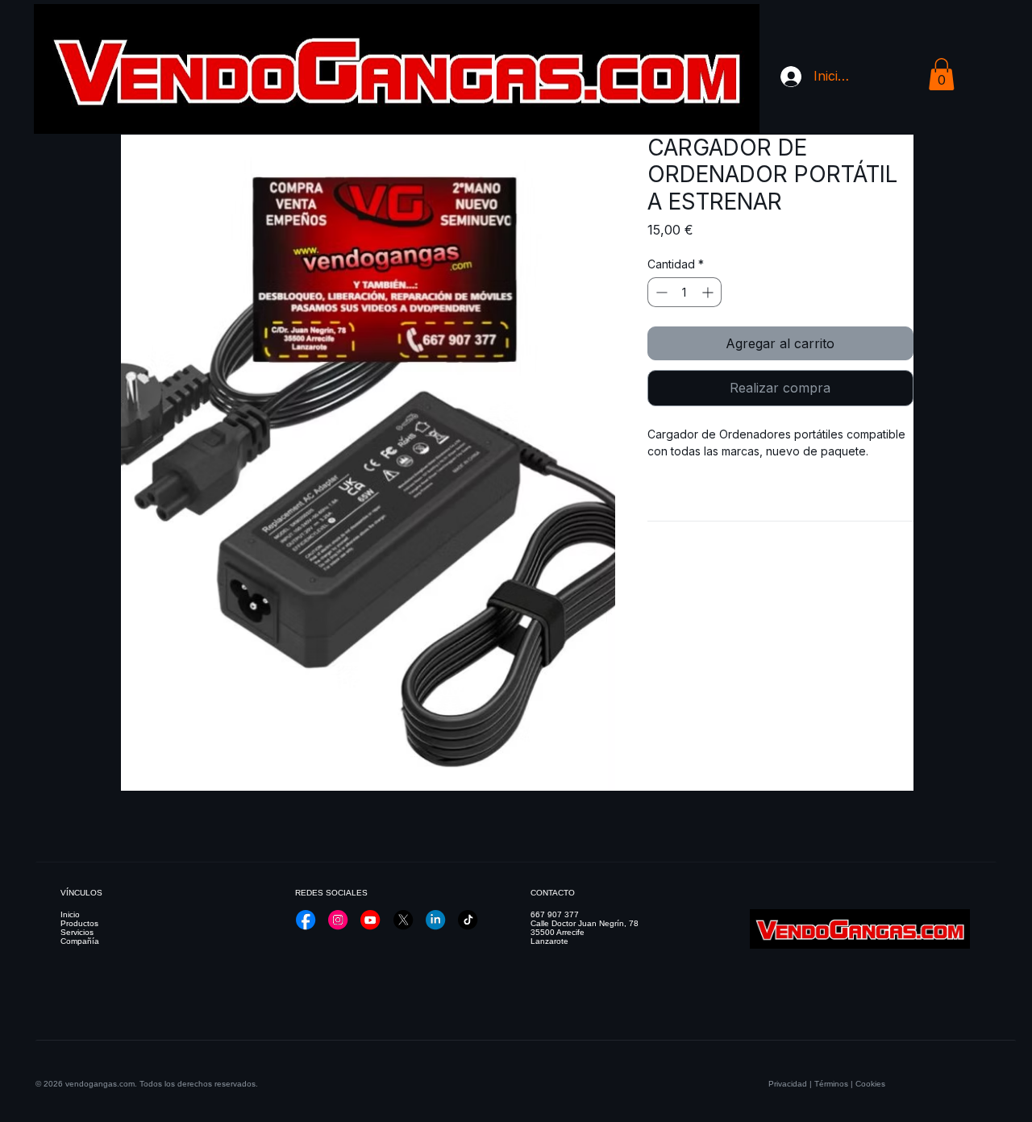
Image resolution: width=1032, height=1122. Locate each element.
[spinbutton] (684, 292)
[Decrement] (660, 292)
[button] (941, 74)
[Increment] (709, 292)
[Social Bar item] (305, 919)
